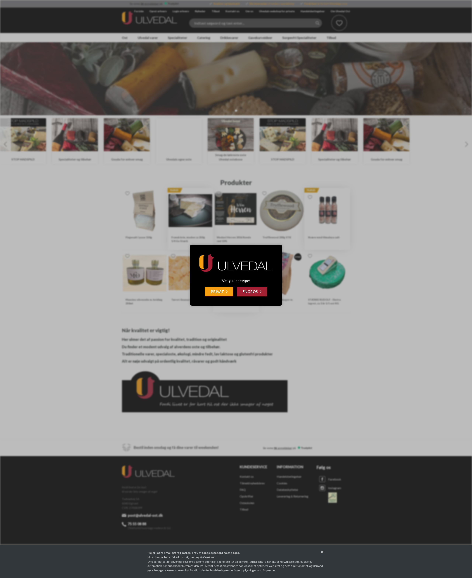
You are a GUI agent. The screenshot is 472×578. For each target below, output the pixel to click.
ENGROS (250, 291)
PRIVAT (217, 291)
